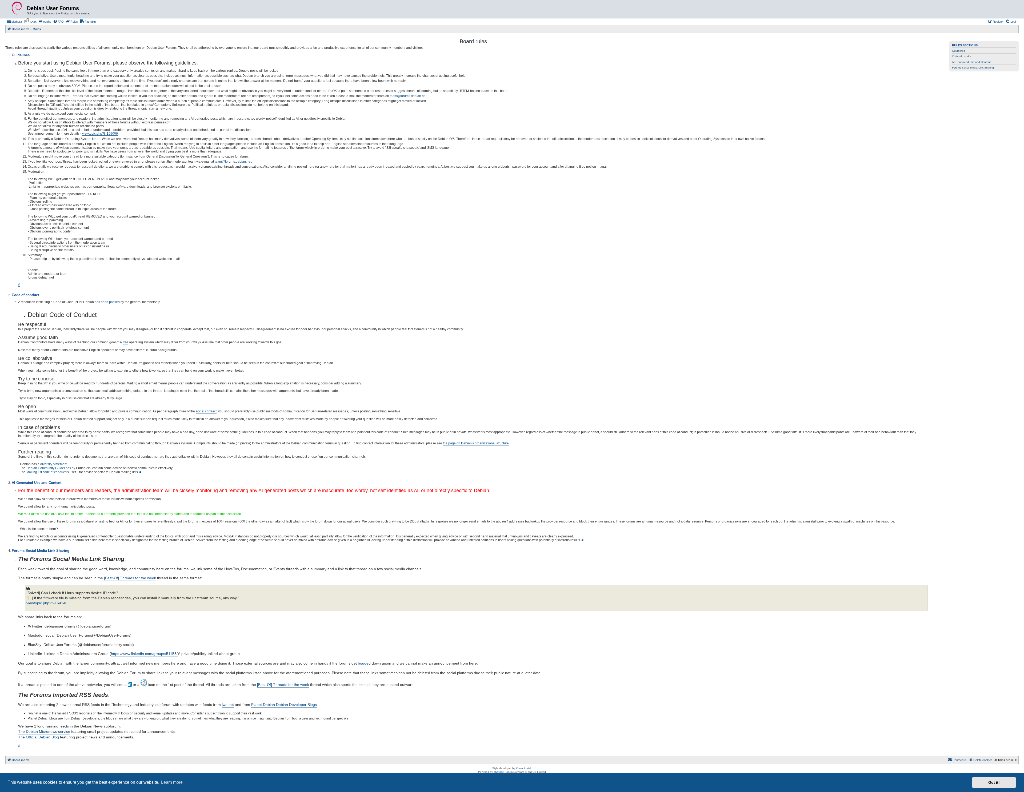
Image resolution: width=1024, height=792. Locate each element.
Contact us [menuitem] (960, 760)
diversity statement (53, 464)
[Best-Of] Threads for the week (130, 578)
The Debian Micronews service (44, 731)
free (125, 342)
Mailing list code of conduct (46, 472)
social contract (206, 411)
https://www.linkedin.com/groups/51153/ (144, 654)
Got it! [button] (994, 782)
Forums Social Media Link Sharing (973, 67)
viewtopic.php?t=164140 (46, 603)
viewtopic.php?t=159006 (100, 133)
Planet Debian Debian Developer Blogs (284, 704)
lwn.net (228, 704)
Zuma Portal (523, 768)
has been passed (107, 302)
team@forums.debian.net (408, 96)
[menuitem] (14, 21)
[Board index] (17, 8)
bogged (364, 663)
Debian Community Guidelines (48, 468)
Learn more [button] (172, 782)
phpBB (498, 771)
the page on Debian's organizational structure (476, 443)
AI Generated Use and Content (971, 62)
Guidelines (958, 50)
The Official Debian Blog (38, 737)
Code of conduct (962, 56)
